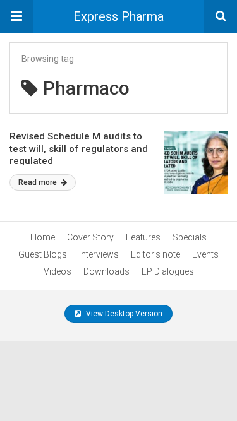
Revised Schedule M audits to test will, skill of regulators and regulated (78, 149)
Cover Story (90, 237)
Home (42, 237)
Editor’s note (155, 254)
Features (143, 237)
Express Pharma (118, 16)
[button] (16, 16)
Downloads (106, 271)
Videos (57, 271)
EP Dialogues (168, 271)
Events (205, 254)
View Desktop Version (123, 313)
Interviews (99, 254)
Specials (190, 237)
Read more (38, 182)
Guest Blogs (42, 254)
